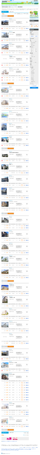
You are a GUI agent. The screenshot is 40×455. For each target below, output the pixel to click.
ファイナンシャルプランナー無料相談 (27, 449)
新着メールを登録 (36, 26)
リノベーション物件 (3, 449)
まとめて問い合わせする (10, 83)
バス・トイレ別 (32, 69)
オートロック (32, 75)
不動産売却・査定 (12, 449)
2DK (31, 51)
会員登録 (32, 3)
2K (35, 50)
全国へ (13, 0)
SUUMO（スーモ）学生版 (6, 2)
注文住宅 (6, 449)
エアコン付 (32, 74)
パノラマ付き (32, 80)
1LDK (31, 50)
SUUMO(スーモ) (35, 1)
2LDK (36, 51)
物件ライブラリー (22, 449)
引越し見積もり (16, 449)
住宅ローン (19, 449)
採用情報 (37, 447)
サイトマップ (21, 447)
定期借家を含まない (33, 81)
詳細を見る (27, 28)
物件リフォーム (9, 449)
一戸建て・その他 (33, 56)
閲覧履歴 (29, 3)
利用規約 (24, 447)
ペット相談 (32, 70)
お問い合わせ (36, 2)
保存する (32, 26)
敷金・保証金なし (33, 45)
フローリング (32, 76)
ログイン (36, 3)
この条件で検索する (34, 87)
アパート (32, 55)
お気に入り (25, 3)
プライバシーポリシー (28, 447)
